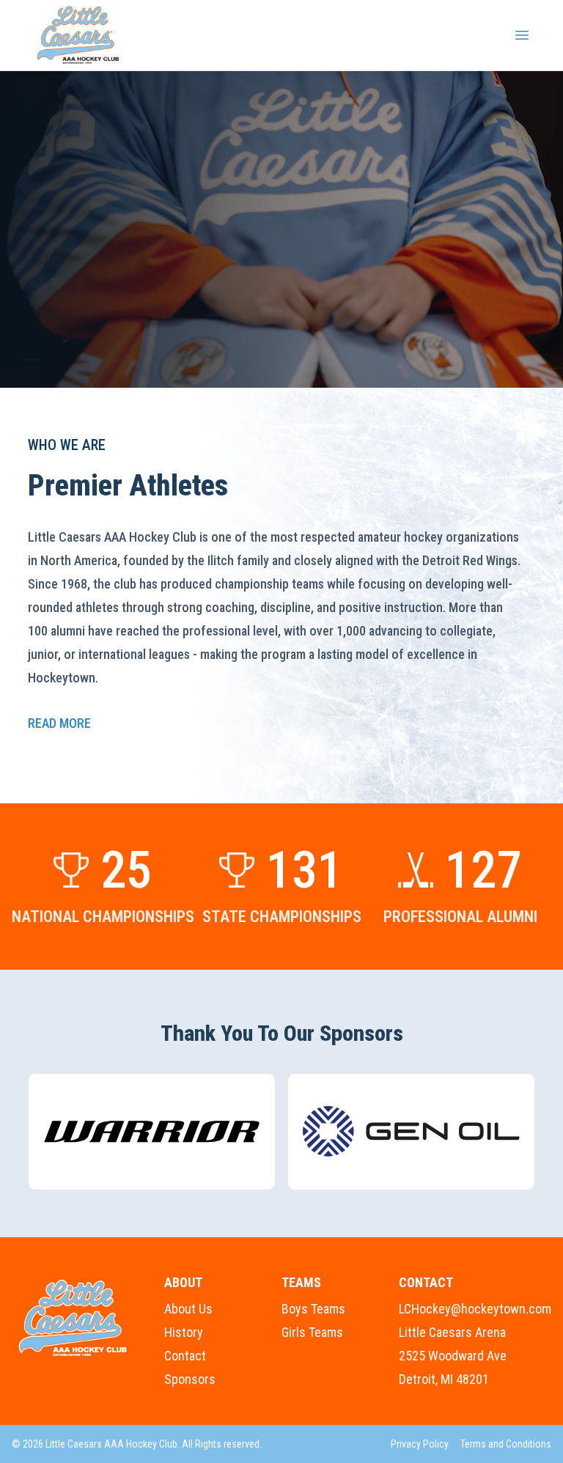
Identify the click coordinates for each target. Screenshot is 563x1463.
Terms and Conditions (505, 1444)
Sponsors (190, 1379)
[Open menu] (522, 35)
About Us (188, 1308)
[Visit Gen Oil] (411, 1131)
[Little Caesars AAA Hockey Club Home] (73, 1318)
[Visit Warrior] (152, 1131)
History (183, 1332)
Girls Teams (312, 1332)
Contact (185, 1355)
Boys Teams (313, 1308)
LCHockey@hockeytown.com (475, 1308)
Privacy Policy (420, 1444)
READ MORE (59, 723)
